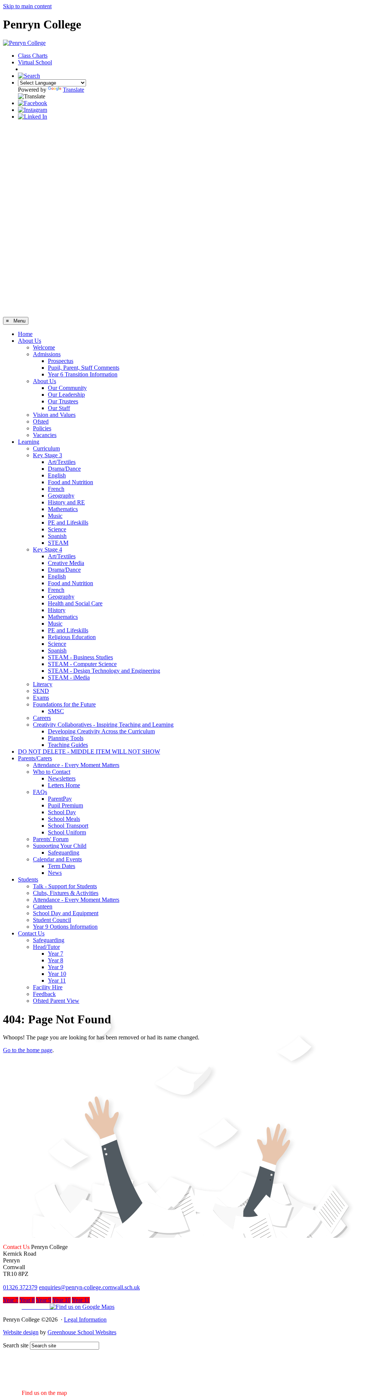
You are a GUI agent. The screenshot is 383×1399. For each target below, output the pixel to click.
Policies (42, 428)
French (56, 489)
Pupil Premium (65, 805)
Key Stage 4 (47, 549)
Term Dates (61, 866)
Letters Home (64, 785)
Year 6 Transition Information (82, 374)
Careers (42, 718)
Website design (21, 1332)
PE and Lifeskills (68, 522)
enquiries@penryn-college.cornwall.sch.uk (89, 1287)
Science (57, 529)
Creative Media (66, 563)
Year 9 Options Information (65, 926)
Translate (73, 89)
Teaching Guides (68, 745)
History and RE (66, 502)
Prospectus (60, 361)
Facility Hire (47, 987)
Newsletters (62, 778)
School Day (62, 812)
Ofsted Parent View (56, 1001)
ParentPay (60, 798)
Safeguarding (63, 852)
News (55, 873)
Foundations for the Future (64, 704)
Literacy (42, 684)
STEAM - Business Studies (80, 657)
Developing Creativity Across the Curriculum (101, 731)
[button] (58, 1307)
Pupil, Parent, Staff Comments (83, 367)
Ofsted (41, 421)
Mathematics (63, 509)
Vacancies (44, 435)
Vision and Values (54, 415)
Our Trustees (63, 401)
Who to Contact (51, 772)
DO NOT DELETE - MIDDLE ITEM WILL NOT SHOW (89, 751)
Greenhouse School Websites (82, 1332)
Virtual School (35, 62)
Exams (41, 697)
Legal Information (85, 1319)
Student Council (52, 920)
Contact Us (31, 933)
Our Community (67, 388)
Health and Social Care (75, 603)
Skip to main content (27, 6)
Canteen (42, 906)
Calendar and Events (57, 859)
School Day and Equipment (65, 913)
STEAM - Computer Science (82, 664)
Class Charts (33, 55)
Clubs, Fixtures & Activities (65, 893)
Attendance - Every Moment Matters (76, 765)
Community (39, 69)
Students (28, 879)
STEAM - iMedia (69, 677)
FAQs (40, 792)
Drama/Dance (64, 468)
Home (25, 334)
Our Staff (59, 408)
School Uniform (67, 832)
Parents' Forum (50, 839)
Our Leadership (66, 394)
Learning (28, 442)
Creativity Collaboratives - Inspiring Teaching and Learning (103, 724)
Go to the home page (27, 1050)
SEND (41, 691)
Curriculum (46, 448)
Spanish (57, 536)
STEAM (58, 543)
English (57, 475)
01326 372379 (20, 1287)
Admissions (47, 354)
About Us (29, 340)
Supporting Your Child (59, 846)
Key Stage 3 (47, 455)
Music (55, 516)
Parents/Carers (35, 758)
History (56, 610)
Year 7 (55, 953)
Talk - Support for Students (65, 886)
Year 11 (57, 980)
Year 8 (55, 960)
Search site (15, 1345)
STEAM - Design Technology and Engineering (104, 671)
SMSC (56, 711)
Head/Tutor (46, 947)
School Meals (64, 819)
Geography (61, 495)
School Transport (68, 825)
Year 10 (57, 974)
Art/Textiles (62, 462)
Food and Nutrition (70, 482)
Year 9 (55, 967)
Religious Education (72, 637)
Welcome (44, 347)
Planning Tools (65, 738)
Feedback (44, 994)
